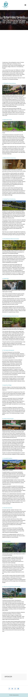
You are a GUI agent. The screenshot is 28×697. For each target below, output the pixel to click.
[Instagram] (15, 688)
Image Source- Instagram (7, 470)
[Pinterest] (18, 688)
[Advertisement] (14, 46)
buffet (20, 361)
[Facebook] (9, 688)
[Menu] (25, 5)
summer (17, 521)
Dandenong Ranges (14, 79)
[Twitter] (12, 688)
